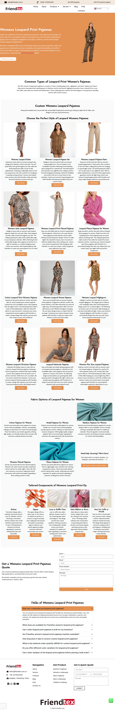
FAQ (83, 7)
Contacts (81, 11)
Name (61, 553)
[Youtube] (17, 683)
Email (61, 560)
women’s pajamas (27, 53)
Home (35, 7)
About (44, 7)
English (99, 8)
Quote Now (13, 537)
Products (53, 7)
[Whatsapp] (11, 683)
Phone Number (64, 566)
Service (66, 7)
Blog (76, 7)
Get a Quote (21, 183)
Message (62, 573)
